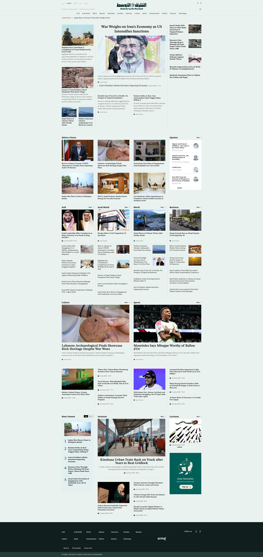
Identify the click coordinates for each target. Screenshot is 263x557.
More (198, 137)
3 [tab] (191, 188)
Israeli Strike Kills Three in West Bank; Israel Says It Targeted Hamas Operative (178, 30)
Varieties (120, 13)
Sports (144, 13)
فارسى (86, 3)
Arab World (86, 13)
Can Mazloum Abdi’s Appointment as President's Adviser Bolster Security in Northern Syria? (148, 199)
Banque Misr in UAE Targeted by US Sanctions (90, 18)
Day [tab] (86, 416)
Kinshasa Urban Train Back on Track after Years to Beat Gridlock (131, 461)
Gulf (78, 13)
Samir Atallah (176, 170)
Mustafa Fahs (176, 183)
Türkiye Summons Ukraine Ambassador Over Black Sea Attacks (142, 248)
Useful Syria (176, 167)
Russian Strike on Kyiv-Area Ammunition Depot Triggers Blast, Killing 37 (147, 98)
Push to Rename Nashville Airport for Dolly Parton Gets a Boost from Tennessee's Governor (112, 508)
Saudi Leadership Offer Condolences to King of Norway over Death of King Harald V (77, 235)
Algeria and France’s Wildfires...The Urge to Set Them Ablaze (180, 146)
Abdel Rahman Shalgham (181, 162)
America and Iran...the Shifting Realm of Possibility (180, 157)
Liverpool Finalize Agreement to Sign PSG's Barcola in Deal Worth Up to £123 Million (185, 372)
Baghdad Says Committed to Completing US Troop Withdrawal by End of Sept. (76, 50)
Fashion (164, 13)
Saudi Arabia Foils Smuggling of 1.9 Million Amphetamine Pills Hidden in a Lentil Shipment (70, 250)
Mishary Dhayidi (177, 150)
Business (129, 13)
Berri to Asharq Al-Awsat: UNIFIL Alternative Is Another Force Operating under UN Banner (77, 166)
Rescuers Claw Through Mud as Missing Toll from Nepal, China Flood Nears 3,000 (178, 44)
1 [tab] (179, 188)
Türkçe (75, 3)
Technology (182, 13)
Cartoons (174, 416)
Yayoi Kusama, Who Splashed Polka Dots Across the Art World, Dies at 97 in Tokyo (113, 384)
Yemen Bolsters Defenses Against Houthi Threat (177, 57)
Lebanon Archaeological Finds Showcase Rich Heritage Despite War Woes (112, 166)
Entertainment (154, 13)
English (69, 3)
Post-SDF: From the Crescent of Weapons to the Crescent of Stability (181, 179)
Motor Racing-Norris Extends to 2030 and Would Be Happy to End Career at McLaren (185, 386)
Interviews (111, 13)
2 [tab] (185, 188)
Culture (137, 13)
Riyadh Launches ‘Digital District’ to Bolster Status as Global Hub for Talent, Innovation (149, 509)
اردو (80, 3)
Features (173, 13)
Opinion (102, 13)
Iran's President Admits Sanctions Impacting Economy (123, 86)
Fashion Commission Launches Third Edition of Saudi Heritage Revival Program (112, 398)
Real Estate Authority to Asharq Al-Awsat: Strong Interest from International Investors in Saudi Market (185, 281)
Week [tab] (90, 416)
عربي (63, 3)
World (95, 13)
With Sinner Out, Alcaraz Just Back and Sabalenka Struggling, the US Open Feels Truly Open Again (149, 394)
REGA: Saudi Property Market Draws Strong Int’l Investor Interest (178, 248)
